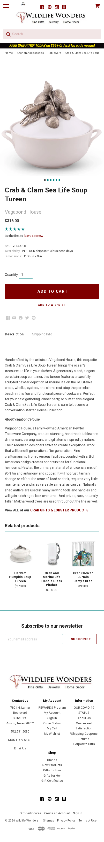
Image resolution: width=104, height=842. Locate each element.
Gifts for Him (52, 770)
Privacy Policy (66, 820)
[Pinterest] (50, 7)
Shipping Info (42, 334)
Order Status (52, 723)
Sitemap (48, 820)
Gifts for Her (52, 775)
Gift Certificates (52, 780)
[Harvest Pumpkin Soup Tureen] (20, 554)
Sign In (52, 718)
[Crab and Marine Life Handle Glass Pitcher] (52, 554)
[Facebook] (42, 7)
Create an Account (57, 813)
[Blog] (64, 7)
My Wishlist (52, 733)
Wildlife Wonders (27, 820)
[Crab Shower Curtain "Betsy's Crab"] (83, 554)
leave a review (33, 236)
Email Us (20, 748)
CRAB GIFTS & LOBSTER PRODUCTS (59, 510)
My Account (52, 712)
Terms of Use (88, 820)
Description (14, 334)
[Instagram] (57, 7)
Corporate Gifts (84, 744)
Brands (52, 760)
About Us (84, 718)
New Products (52, 765)
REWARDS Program (52, 707)
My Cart (52, 728)
